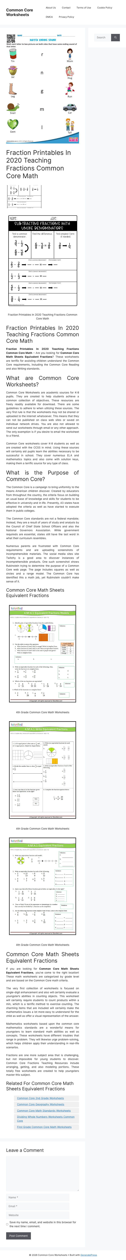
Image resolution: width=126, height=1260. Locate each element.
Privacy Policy (66, 16)
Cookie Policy (104, 7)
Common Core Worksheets (19, 12)
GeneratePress (89, 1255)
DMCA (49, 16)
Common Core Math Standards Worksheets (44, 1110)
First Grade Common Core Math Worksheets (44, 1127)
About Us (51, 7)
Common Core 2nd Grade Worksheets (40, 1098)
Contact (66, 7)
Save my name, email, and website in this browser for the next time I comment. (43, 1224)
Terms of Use (84, 7)
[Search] (115, 37)
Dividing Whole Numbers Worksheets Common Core (46, 1118)
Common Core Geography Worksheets (40, 1104)
